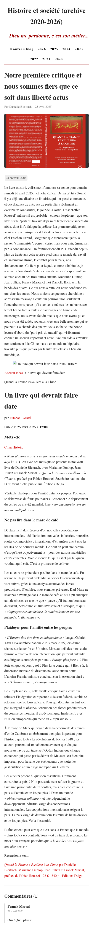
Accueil (10, 372)
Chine (8, 447)
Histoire (18, 447)
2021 (46, 58)
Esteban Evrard (20, 417)
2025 (54, 48)
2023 (79, 48)
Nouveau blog (22, 48)
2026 (42, 48)
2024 (67, 48)
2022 (34, 58)
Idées (19, 372)
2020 (59, 58)
